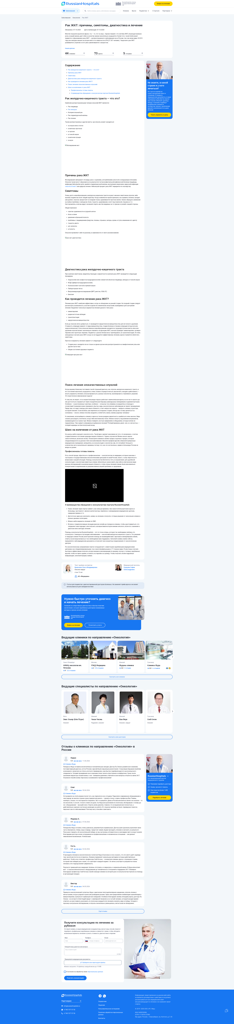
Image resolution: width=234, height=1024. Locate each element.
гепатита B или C (71, 186)
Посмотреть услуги (95, 625)
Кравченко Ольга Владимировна (86, 567)
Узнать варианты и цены (159, 115)
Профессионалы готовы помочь (82, 90)
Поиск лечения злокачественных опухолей (82, 84)
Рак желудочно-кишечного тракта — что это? (83, 70)
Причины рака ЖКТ (74, 73)
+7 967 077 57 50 (69, 1010)
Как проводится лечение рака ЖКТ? (80, 81)
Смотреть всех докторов (117, 737)
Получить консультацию (75, 978)
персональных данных (95, 972)
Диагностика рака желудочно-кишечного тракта (85, 78)
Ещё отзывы (103, 911)
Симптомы (71, 76)
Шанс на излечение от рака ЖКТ (79, 87)
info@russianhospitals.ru (72, 1006)
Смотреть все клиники (117, 677)
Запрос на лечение (163, 3)
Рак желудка (72, 109)
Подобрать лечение (159, 797)
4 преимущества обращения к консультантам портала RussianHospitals (95, 93)
